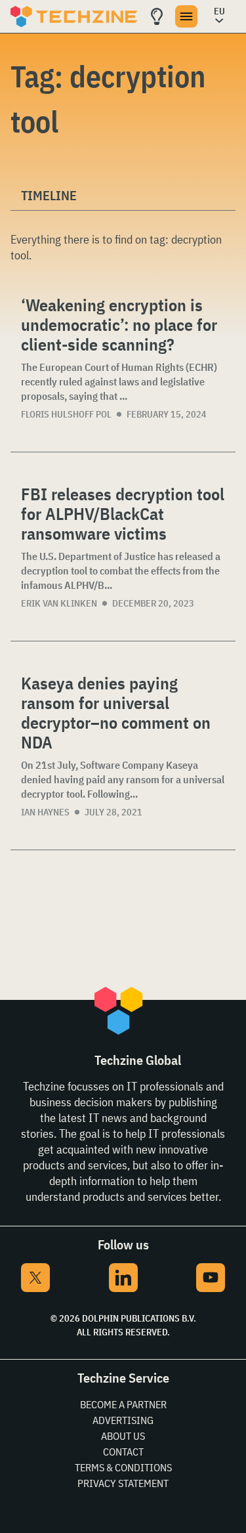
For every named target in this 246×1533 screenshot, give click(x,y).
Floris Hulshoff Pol (66, 414)
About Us (123, 1435)
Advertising (123, 1420)
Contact (123, 1451)
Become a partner (123, 1404)
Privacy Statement (123, 1483)
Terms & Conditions (123, 1467)
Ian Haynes (45, 812)
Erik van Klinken (59, 603)
